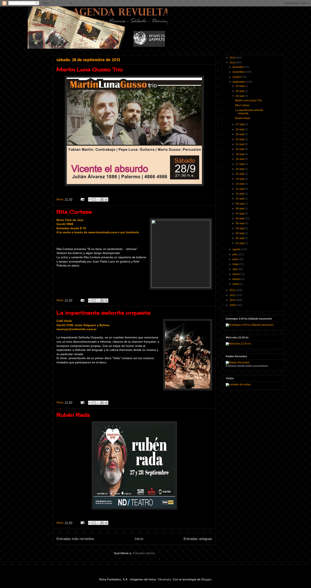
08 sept (240, 208)
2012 (233, 290)
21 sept (240, 144)
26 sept (240, 129)
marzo (236, 274)
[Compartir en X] (98, 199)
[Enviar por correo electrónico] (90, 199)
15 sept (240, 173)
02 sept (240, 238)
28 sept (240, 96)
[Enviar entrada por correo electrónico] (82, 199)
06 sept (240, 218)
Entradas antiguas (198, 539)
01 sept (240, 243)
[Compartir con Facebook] (102, 199)
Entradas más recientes (75, 539)
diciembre (239, 67)
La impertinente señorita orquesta (103, 312)
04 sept (240, 228)
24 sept (240, 139)
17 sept (240, 164)
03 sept (240, 233)
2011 (233, 295)
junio (236, 259)
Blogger (206, 579)
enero (236, 284)
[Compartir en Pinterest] (106, 199)
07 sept (240, 213)
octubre (237, 77)
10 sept (240, 198)
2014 (233, 57)
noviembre (239, 71)
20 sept (240, 149)
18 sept (240, 159)
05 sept (240, 223)
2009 (233, 305)
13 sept (240, 183)
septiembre (239, 81)
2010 (233, 300)
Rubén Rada (73, 415)
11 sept (240, 193)
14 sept (240, 178)
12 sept (240, 188)
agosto (237, 249)
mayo (236, 264)
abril (235, 269)
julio (235, 254)
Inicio (139, 539)
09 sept (240, 203)
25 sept (240, 134)
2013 (233, 62)
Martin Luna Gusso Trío (89, 69)
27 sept (240, 124)
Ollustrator (164, 579)
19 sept (240, 154)
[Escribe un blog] (94, 199)
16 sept (240, 169)
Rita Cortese (74, 212)
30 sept (240, 86)
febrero (237, 279)
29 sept (240, 91)
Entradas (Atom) (144, 553)
